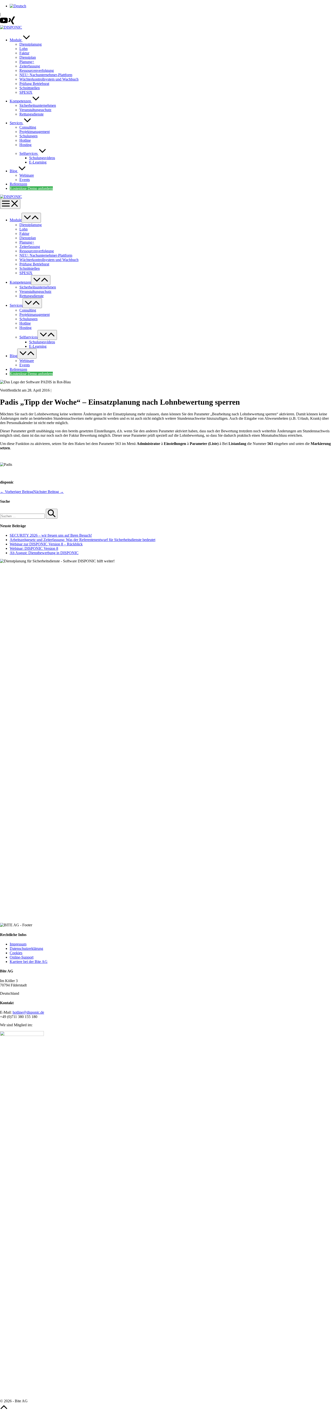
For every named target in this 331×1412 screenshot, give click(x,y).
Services (17, 123)
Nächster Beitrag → (48, 492)
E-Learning (38, 162)
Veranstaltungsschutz (35, 110)
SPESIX (25, 92)
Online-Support (21, 957)
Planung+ (26, 62)
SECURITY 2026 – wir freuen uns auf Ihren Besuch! (51, 535)
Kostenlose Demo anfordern (31, 188)
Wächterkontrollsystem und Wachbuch (49, 79)
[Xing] (12, 23)
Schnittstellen (29, 88)
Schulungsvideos (42, 158)
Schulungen (28, 136)
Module (16, 40)
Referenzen (18, 184)
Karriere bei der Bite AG (28, 962)
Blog (14, 171)
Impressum (18, 944)
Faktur (24, 53)
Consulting (27, 127)
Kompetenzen (21, 101)
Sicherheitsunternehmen (37, 105)
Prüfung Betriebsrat (34, 84)
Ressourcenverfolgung (36, 70)
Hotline (25, 140)
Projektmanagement (34, 132)
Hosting (25, 145)
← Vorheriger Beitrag (16, 492)
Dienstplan (27, 57)
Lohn (23, 49)
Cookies (16, 953)
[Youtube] (4, 23)
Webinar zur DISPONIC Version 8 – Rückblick (46, 544)
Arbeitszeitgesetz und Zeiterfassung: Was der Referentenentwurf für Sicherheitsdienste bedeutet (82, 540)
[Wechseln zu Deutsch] (18, 6)
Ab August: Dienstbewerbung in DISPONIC (44, 553)
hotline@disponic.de (28, 1012)
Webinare (26, 175)
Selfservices (29, 153)
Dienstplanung (30, 44)
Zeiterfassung (29, 66)
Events (24, 180)
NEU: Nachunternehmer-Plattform (45, 75)
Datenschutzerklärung (26, 948)
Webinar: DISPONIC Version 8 (34, 548)
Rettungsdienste (31, 114)
